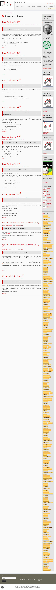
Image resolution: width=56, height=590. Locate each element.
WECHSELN (46, 527)
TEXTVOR (45, 490)
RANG (45, 410)
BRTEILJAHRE (46, 251)
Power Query (46, 405)
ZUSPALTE (45, 559)
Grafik (50, 313)
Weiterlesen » (4, 47)
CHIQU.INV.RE (46, 256)
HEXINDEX (45, 320)
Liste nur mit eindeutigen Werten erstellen (47, 208)
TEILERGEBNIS (22, 197)
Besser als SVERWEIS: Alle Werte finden (47, 190)
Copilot (51, 258)
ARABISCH (45, 226)
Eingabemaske (46, 286)
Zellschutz (45, 550)
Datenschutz (40, 579)
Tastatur (36, 24)
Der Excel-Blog (9, 12)
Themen (22, 6)
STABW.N (45, 447)
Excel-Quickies (15, 24)
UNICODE (45, 497)
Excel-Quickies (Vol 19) (10, 164)
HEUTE (50, 318)
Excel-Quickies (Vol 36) (10, 137)
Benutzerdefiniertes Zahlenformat (48, 244)
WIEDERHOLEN (46, 532)
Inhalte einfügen (46, 334)
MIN (44, 371)
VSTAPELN (45, 516)
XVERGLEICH (46, 539)
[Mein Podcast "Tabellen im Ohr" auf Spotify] (25, 2)
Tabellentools (46, 470)
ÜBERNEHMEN (46, 566)
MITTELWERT (46, 373)
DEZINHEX (45, 279)
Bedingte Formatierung (47, 240)
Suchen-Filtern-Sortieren (47, 456)
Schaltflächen (46, 424)
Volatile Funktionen (46, 513)
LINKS (45, 366)
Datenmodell (46, 267)
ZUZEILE (50, 559)
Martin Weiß (22, 55)
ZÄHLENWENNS (46, 562)
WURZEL (45, 536)
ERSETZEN (45, 288)
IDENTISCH (45, 329)
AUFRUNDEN (46, 235)
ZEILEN (49, 543)
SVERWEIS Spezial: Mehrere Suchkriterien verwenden (48, 199)
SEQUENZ (45, 435)
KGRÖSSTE (46, 357)
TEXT (45, 481)
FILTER (45, 295)
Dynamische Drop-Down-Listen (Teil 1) (47, 194)
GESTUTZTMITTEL (46, 311)
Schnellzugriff (46, 428)
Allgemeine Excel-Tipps (9, 24)
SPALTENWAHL (46, 442)
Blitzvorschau (46, 249)
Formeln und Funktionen (20, 24)
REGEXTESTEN (46, 419)
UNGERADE (46, 495)
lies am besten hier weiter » (47, 68)
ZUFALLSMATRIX (46, 555)
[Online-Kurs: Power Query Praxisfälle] (48, 145)
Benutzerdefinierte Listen (47, 242)
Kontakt (39, 580)
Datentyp (45, 274)
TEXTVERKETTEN (46, 488)
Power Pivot (45, 403)
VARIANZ (45, 504)
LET (49, 364)
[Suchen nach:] (51, 8)
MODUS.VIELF (46, 382)
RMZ (49, 421)
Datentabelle (46, 272)
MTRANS (45, 387)
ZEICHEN (50, 541)
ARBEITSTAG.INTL (46, 233)
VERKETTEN (22, 166)
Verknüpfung (46, 511)
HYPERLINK (15, 197)
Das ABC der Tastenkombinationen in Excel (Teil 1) (20, 244)
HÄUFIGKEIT (46, 327)
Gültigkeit (45, 318)
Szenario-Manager (46, 467)
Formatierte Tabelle (46, 297)
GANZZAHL (45, 309)
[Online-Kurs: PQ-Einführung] (48, 126)
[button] (2, 587)
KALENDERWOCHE (46, 352)
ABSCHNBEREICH (46, 217)
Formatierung (15, 166)
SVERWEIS (46, 465)
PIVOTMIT (45, 401)
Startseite (16, 6)
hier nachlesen (8, 233)
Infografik (45, 332)
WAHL (45, 520)
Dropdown (15, 139)
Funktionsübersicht (46, 306)
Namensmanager (46, 389)
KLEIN (50, 359)
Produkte (28, 6)
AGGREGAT (46, 221)
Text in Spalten (50, 481)
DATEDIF (45, 265)
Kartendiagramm (46, 355)
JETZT (45, 350)
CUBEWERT (46, 263)
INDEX (50, 329)
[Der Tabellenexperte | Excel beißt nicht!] (6, 3)
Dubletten (50, 281)
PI (44, 398)
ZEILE (45, 543)
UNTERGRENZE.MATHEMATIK (48, 502)
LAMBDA (45, 364)
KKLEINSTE (46, 359)
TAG (51, 472)
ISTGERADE (46, 341)
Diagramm (50, 279)
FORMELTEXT (46, 302)
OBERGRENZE (46, 394)
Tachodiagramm (46, 472)
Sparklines (45, 444)
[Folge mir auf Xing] (23, 2)
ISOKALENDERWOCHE (47, 336)
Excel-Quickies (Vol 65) (10, 22)
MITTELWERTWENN (47, 375)
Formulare (45, 304)
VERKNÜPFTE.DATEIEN (47, 509)
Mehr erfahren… (45, 182)
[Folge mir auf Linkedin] (20, 2)
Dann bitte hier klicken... (31, 579)
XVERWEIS (45, 541)
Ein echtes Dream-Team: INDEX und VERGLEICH (47, 203)
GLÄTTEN (45, 313)
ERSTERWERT (46, 290)
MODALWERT (46, 378)
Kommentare (39, 6)
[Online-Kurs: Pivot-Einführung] (48, 102)
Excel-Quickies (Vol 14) (10, 194)
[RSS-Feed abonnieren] (16, 2)
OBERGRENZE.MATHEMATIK (48, 396)
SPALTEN (50, 440)
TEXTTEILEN (46, 486)
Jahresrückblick (46, 348)
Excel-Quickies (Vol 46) (10, 107)
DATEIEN (50, 265)
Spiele (50, 444)
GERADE (50, 309)
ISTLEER (45, 343)
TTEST (45, 493)
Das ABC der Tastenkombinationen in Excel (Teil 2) (20, 222)
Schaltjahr (45, 426)
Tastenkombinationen (6, 263)
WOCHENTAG (46, 534)
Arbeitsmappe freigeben (47, 228)
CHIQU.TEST (46, 258)
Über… (44, 6)
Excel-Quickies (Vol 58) (10, 53)
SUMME (45, 458)
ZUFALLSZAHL (46, 557)
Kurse (33, 6)
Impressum (51, 6)
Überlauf (45, 564)
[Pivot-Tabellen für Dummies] (47, 168)
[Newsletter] (18, 2)
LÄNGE (49, 366)
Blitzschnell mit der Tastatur (12, 276)
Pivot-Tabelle (33, 24)
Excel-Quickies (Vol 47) (10, 80)
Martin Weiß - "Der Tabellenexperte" (26, 585)
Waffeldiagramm (46, 518)
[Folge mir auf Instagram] (21, 2)
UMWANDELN (50, 493)
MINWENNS (49, 371)
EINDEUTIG (29, 24)
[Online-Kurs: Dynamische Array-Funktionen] (48, 81)
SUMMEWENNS (46, 463)
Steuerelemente (46, 451)
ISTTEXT (50, 343)
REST (45, 421)
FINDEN (49, 295)
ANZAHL (50, 221)
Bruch (51, 251)
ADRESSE (45, 219)
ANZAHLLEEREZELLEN (47, 224)
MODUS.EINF (46, 380)
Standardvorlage (46, 449)
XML (49, 536)
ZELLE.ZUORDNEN (46, 548)
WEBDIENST (46, 525)
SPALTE (45, 440)
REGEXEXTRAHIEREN (47, 417)
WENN (50, 527)
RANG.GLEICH (46, 412)
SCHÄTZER (45, 433)
